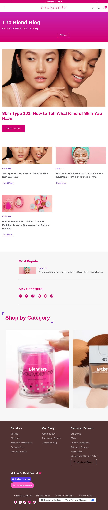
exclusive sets (17, 447)
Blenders (16, 428)
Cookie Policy (85, 496)
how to (6, 168)
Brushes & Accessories (21, 443)
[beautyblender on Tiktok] (51, 296)
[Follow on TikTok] (34, 502)
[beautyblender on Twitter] (39, 296)
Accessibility (76, 452)
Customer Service (82, 428)
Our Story (48, 428)
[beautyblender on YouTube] (45, 296)
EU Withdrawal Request (83, 462)
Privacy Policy (43, 496)
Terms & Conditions (80, 443)
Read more (13, 129)
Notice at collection (51, 500)
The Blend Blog (49, 443)
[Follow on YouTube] (29, 502)
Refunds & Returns (79, 447)
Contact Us (76, 434)
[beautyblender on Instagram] (33, 296)
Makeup (14, 434)
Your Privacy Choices (76, 500)
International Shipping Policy (84, 456)
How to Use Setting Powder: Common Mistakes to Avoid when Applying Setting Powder (25, 225)
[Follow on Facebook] (15, 502)
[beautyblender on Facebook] (20, 296)
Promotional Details (51, 438)
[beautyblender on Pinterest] (26, 296)
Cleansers (15, 438)
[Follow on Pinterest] (24, 502)
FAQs (73, 438)
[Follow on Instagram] (20, 502)
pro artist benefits (19, 452)
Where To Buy (48, 434)
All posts (63, 35)
